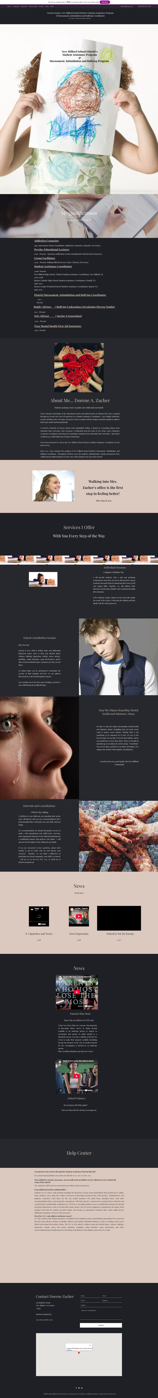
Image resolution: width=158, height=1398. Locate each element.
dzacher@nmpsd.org (126, 6)
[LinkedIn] (82, 1388)
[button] (79, 171)
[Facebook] (76, 1388)
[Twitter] (79, 1388)
